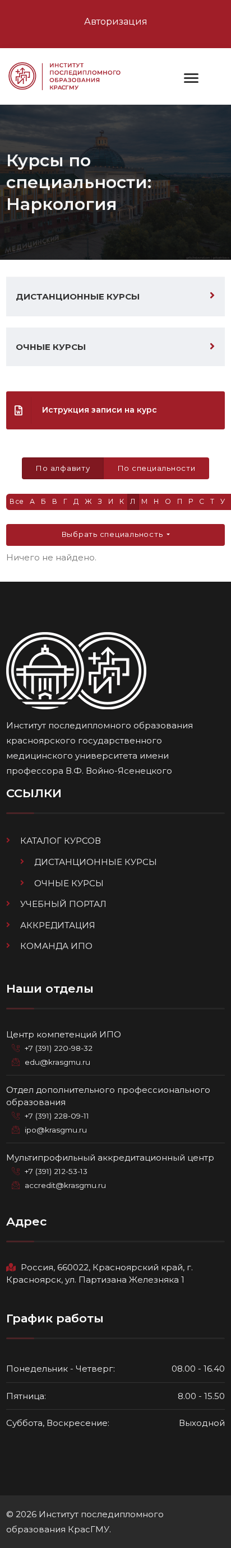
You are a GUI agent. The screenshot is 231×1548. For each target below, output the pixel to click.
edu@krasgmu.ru (57, 1062)
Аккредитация (57, 925)
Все (17, 501)
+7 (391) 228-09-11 (57, 1115)
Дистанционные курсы (78, 296)
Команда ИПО (56, 946)
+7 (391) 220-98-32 (59, 1048)
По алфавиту (62, 468)
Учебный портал (63, 904)
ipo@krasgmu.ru (56, 1129)
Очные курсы (51, 347)
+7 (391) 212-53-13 (56, 1171)
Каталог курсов (60, 840)
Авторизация (115, 21)
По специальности (156, 468)
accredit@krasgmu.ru (65, 1185)
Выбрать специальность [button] (113, 534)
